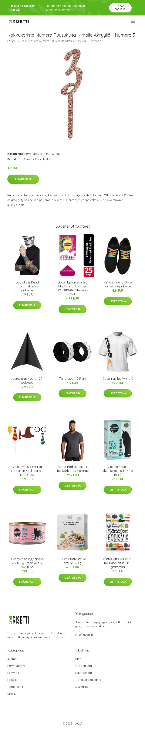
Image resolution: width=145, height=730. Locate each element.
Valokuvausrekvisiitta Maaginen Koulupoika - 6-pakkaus (27, 471)
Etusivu (11, 41)
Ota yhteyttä (83, 666)
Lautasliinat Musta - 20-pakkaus (27, 380)
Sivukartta (82, 686)
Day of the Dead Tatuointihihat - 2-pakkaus (27, 286)
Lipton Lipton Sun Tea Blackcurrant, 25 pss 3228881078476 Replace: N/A (72, 288)
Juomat (12, 659)
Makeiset (13, 679)
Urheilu (11, 693)
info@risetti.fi (84, 634)
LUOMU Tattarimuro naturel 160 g (72, 561)
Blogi (78, 659)
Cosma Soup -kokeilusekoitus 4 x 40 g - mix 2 (118, 471)
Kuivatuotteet (33, 154)
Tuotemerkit (15, 686)
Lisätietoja (23, 179)
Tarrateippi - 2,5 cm (72, 378)
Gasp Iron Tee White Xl (118, 378)
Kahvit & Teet (52, 154)
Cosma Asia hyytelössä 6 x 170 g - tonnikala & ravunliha (27, 563)
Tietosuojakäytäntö (88, 679)
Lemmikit (13, 673)
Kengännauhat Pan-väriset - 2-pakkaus (118, 284)
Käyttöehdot (83, 673)
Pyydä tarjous (120, 7)
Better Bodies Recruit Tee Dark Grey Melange (73, 469)
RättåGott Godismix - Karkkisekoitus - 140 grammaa (118, 563)
